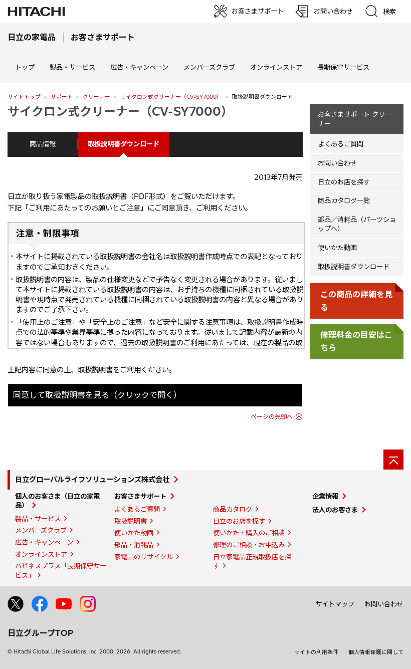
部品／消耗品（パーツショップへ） (357, 224)
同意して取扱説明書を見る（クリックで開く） (97, 395)
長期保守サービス (343, 67)
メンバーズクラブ (209, 67)
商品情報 (43, 144)
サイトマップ (334, 604)
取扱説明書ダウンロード (353, 267)
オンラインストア (276, 67)
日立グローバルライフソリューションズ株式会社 (92, 479)
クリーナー (96, 96)
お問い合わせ (337, 163)
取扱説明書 (130, 521)
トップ (25, 67)
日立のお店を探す (344, 182)
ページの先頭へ (272, 416)
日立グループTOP (40, 633)
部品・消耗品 (133, 545)
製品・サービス (38, 519)
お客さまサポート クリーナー (354, 119)
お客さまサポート (140, 496)
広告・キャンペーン (44, 542)
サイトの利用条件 (316, 651)
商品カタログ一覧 (344, 200)
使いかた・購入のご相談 (249, 533)
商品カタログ (232, 509)
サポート (62, 96)
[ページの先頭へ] (393, 460)
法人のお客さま (335, 510)
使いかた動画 (337, 248)
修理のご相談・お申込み (249, 545)
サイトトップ (24, 96)
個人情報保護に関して (375, 651)
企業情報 (325, 496)
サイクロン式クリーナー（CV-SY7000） (171, 96)
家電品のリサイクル (143, 557)
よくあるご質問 (340, 144)
